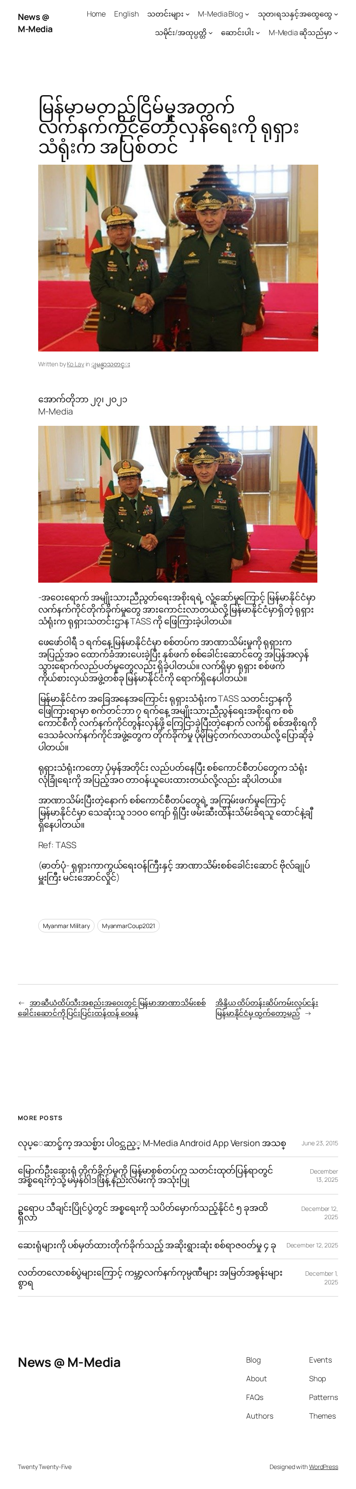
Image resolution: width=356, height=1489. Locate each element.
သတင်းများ (165, 14)
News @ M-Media (35, 23)
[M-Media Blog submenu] (247, 14)
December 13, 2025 (324, 1175)
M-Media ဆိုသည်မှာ (300, 32)
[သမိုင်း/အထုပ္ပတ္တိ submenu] (210, 32)
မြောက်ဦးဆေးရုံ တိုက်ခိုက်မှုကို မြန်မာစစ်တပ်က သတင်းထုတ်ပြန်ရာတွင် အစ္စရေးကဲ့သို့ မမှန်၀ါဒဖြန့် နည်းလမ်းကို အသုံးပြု (145, 1175)
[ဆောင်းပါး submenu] (258, 32)
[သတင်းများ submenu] (187, 14)
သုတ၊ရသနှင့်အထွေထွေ (295, 14)
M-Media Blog (220, 14)
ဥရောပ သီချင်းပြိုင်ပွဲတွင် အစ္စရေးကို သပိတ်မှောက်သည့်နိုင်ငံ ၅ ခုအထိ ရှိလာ (143, 1213)
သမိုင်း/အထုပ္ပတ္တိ (181, 32)
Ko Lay (75, 364)
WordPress (323, 1466)
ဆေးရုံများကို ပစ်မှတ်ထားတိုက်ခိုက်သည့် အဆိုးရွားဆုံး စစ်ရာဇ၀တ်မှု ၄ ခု (148, 1245)
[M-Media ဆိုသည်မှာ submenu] (336, 32)
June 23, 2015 (320, 1143)
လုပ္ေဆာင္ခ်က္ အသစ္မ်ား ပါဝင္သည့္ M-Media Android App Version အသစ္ (152, 1143)
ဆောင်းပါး (237, 32)
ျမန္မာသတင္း (110, 364)
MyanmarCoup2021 (128, 926)
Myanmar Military (66, 926)
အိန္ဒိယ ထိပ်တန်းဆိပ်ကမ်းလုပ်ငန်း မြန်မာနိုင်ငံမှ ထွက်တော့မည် (266, 1008)
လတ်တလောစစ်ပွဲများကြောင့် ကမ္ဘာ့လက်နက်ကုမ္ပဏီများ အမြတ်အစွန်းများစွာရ (150, 1277)
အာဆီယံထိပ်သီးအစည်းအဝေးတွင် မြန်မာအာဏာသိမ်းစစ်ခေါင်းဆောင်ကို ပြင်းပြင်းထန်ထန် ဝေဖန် (112, 1008)
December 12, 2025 (312, 1245)
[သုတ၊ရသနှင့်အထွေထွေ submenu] (336, 14)
